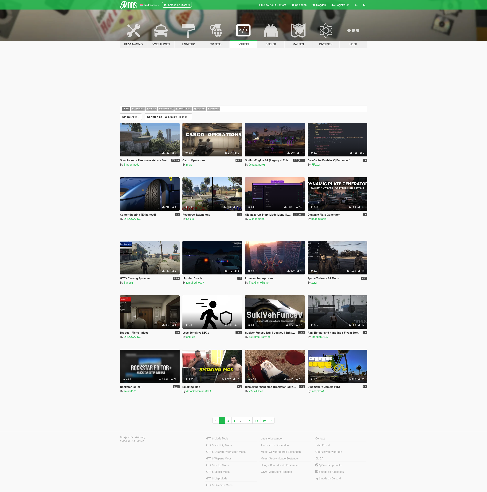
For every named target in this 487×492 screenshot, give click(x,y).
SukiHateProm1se (260, 337)
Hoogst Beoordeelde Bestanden (280, 465)
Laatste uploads (167, 117)
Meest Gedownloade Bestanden (280, 458)
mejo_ (190, 164)
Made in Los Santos (132, 441)
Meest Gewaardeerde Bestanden (281, 452)
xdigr (314, 282)
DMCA (319, 458)
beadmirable (318, 219)
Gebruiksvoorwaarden (328, 452)
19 (264, 420)
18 (256, 420)
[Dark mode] (356, 5)
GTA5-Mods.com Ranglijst (276, 472)
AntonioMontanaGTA (198, 391)
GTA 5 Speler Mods (218, 472)
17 (248, 420)
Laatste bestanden (272, 438)
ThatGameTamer (259, 282)
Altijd (130, 117)
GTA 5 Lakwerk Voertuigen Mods (226, 452)
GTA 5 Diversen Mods (219, 485)
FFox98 (316, 164)
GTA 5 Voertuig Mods (219, 445)
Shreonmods (131, 164)
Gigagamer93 (257, 164)
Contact (320, 438)
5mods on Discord (329, 478)
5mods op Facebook (331, 472)
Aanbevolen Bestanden (275, 445)
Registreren (342, 5)
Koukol (190, 219)
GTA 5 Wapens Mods (219, 458)
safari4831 (130, 391)
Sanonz (128, 282)
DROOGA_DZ (132, 219)
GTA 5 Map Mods (216, 478)
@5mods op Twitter (330, 465)
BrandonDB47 (319, 337)
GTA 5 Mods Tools (217, 438)
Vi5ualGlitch (256, 391)
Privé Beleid (322, 445)
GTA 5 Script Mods (217, 465)
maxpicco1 (317, 391)
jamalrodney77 (195, 282)
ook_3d (190, 337)
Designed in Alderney (133, 437)
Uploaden (300, 5)
